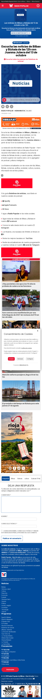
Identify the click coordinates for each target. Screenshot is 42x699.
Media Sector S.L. (24, 365)
